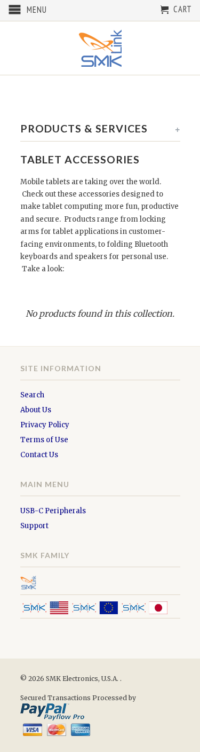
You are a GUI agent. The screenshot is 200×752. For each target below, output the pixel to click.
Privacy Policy (44, 424)
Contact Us (39, 454)
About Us (35, 409)
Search (32, 395)
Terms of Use (44, 439)
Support (34, 525)
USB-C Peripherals (53, 510)
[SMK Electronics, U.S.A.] (100, 48)
